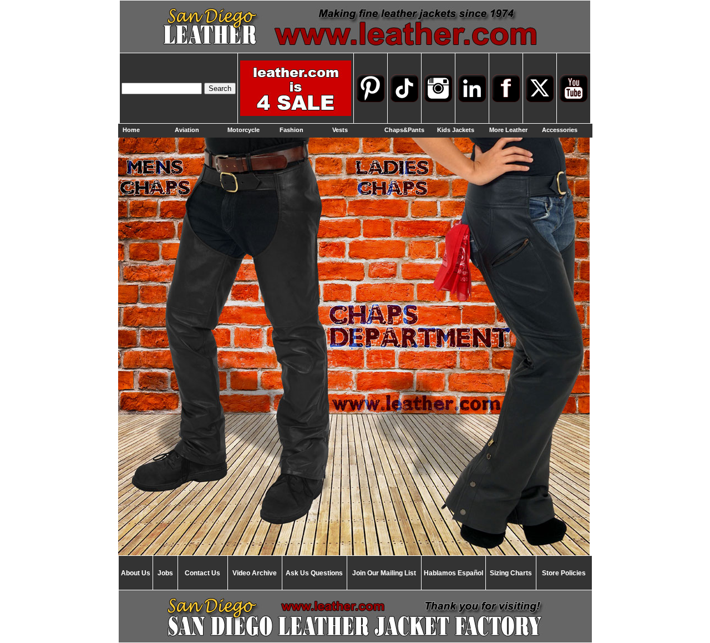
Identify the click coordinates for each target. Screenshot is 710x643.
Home (131, 129)
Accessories (559, 129)
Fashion (291, 129)
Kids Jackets (455, 129)
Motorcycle (243, 129)
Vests (340, 129)
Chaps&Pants (404, 129)
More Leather (508, 129)
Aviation (187, 129)
